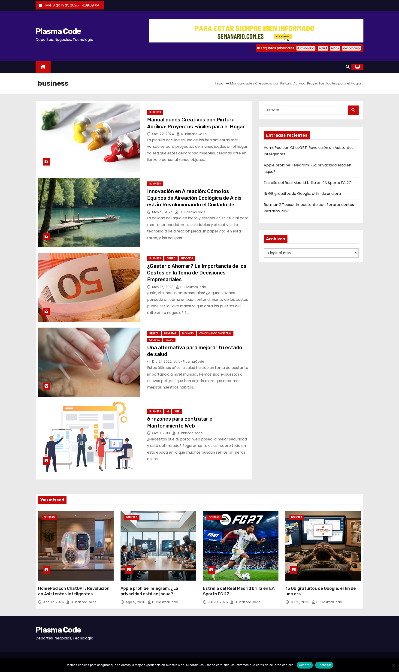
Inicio (219, 83)
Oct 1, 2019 (161, 433)
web (177, 411)
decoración (351, 48)
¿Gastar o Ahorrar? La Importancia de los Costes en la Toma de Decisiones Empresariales (196, 273)
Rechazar (324, 665)
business (155, 112)
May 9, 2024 (163, 212)
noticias (49, 517)
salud (323, 48)
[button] (348, 66)
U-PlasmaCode (193, 134)
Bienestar (170, 333)
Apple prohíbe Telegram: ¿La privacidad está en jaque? (149, 591)
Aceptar (305, 665)
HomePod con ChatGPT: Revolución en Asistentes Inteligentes (73, 591)
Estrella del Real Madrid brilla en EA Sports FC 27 (307, 182)
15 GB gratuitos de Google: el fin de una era (302, 193)
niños (335, 48)
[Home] (43, 67)
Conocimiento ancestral (215, 333)
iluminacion (305, 48)
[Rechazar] (393, 665)
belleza (153, 333)
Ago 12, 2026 (54, 602)
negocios (187, 258)
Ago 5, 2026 (136, 602)
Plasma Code (58, 31)
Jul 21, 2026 (300, 602)
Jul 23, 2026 (218, 602)
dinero (171, 258)
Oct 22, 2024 (163, 134)
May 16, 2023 (163, 287)
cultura (154, 340)
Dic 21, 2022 (162, 361)
